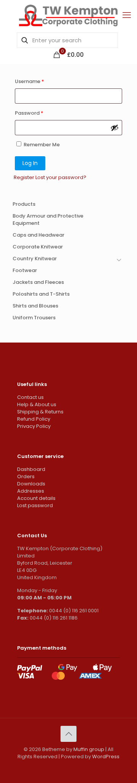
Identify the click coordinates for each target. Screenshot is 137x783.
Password (29, 113)
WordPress (105, 756)
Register (24, 177)
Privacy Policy (34, 426)
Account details (36, 498)
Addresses (30, 491)
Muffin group (88, 749)
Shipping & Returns (40, 411)
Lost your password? (60, 177)
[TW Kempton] (68, 15)
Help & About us (36, 404)
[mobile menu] (126, 15)
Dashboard (31, 469)
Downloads (31, 483)
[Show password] (114, 127)
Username (29, 81)
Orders (26, 476)
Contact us (30, 397)
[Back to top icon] (68, 734)
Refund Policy (33, 419)
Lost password (35, 505)
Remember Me (41, 144)
